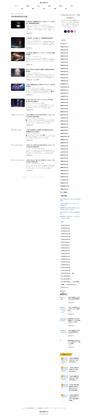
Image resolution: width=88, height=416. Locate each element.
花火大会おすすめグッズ (71, 284)
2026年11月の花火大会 (65, 270)
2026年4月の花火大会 (65, 250)
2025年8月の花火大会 (45, 25)
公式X (56, 408)
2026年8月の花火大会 (65, 262)
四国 (55, 8)
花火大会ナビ (44, 3)
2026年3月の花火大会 (65, 248)
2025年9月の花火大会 (65, 231)
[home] (74, 31)
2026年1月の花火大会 (65, 242)
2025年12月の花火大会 (65, 239)
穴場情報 (42, 88)
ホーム (16, 6)
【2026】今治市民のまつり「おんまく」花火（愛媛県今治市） (69, 204)
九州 (66, 8)
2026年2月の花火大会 (65, 245)
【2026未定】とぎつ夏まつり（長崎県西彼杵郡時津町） (40, 38)
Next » (41, 177)
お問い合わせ (46, 408)
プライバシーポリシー (63, 408)
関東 (49, 6)
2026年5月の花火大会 (65, 253)
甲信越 (60, 6)
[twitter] (65, 31)
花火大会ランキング (65, 287)
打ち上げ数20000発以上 (66, 281)
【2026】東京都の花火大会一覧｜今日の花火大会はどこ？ (74, 360)
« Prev (24, 177)
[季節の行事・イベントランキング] (63, 294)
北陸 (71, 6)
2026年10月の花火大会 (65, 267)
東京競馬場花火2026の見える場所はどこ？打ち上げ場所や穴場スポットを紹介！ (70, 208)
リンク (51, 408)
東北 (38, 6)
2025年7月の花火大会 (36, 25)
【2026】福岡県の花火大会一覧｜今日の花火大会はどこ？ (74, 378)
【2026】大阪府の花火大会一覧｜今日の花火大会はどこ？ (74, 369)
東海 (22, 8)
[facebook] (68, 31)
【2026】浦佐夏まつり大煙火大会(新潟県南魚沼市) (70, 212)
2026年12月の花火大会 (65, 273)
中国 (44, 8)
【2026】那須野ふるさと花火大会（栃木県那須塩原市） (70, 199)
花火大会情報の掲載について (31, 408)
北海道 (27, 6)
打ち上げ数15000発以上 (66, 279)
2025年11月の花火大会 (65, 236)
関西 (33, 8)
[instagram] (71, 31)
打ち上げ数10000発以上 (66, 276)
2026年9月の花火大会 (65, 264)
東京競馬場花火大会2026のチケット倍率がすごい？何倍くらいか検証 (70, 217)
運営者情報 (40, 408)
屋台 (73, 273)
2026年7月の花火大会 (65, 259)
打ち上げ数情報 (76, 281)
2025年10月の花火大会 (65, 233)
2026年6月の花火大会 (65, 256)
